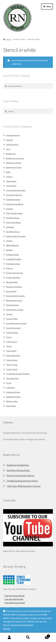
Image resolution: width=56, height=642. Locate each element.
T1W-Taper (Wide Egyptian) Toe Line (24, 486)
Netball (9, 250)
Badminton (11, 154)
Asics (8, 149)
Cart (43, 635)
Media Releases (12, 245)
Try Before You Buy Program (17, 374)
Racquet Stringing (14, 287)
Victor (8, 383)
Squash (9, 314)
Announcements (13, 135)
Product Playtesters (14, 273)
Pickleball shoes (13, 264)
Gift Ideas (10, 227)
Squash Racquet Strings (16, 323)
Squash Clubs (12, 319)
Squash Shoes (12, 332)
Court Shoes (11, 186)
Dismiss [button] (6, 628)
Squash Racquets (13, 328)
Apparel (9, 140)
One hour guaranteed (14, 595)
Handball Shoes (12, 231)
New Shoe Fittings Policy (18, 470)
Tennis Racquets (13, 355)
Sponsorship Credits (14, 309)
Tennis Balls (11, 351)
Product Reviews (13, 277)
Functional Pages (13, 222)
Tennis (9, 346)
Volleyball (10, 387)
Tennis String (12, 365)
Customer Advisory (14, 195)
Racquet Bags (12, 282)
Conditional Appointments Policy (22, 480)
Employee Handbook (14, 204)
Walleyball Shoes (13, 397)
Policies (9, 268)
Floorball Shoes (12, 218)
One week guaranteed (15, 602)
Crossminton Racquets (16, 190)
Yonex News (11, 406)
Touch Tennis (12, 369)
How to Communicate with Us (20, 475)
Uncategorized (12, 378)
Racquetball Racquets (15, 296)
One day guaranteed (14, 599)
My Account (9, 637)
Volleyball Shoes (13, 392)
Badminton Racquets (15, 158)
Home (8, 39)
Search (28, 637)
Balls (8, 172)
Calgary (9, 176)
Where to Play (12, 401)
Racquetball (11, 291)
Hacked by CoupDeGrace (18, 465)
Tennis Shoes (11, 360)
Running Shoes (12, 305)
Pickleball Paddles (13, 259)
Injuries (9, 241)
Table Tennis (11, 342)
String (8, 337)
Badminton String (13, 167)
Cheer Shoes (11, 181)
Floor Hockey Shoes (14, 213)
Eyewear (9, 209)
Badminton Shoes (13, 163)
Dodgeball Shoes (13, 199)
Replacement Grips (14, 300)
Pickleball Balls (12, 254)
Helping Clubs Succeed (15, 236)
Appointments (12, 144)
